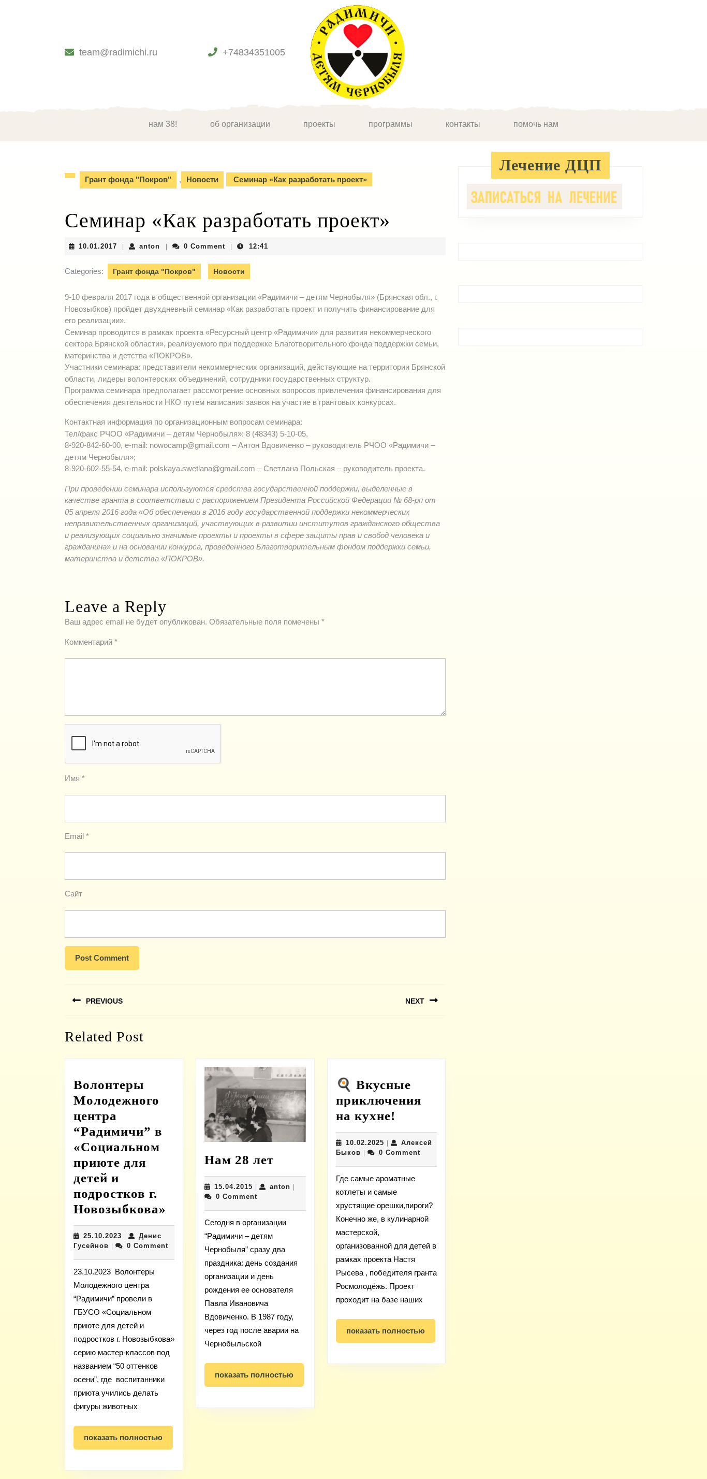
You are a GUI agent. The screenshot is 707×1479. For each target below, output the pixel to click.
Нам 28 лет (239, 1160)
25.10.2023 (102, 1236)
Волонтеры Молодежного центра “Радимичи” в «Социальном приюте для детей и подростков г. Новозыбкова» (119, 1147)
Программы (391, 124)
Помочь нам (535, 124)
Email (77, 836)
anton (149, 246)
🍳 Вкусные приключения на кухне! (379, 1100)
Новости (202, 179)
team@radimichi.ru (118, 52)
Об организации (240, 124)
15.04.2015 (233, 1187)
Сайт (73, 893)
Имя (75, 778)
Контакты (463, 124)
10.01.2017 (98, 246)
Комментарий (91, 641)
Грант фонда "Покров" (128, 179)
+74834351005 (254, 52)
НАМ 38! (163, 124)
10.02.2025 (365, 1143)
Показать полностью (128, 1441)
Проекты (319, 124)
